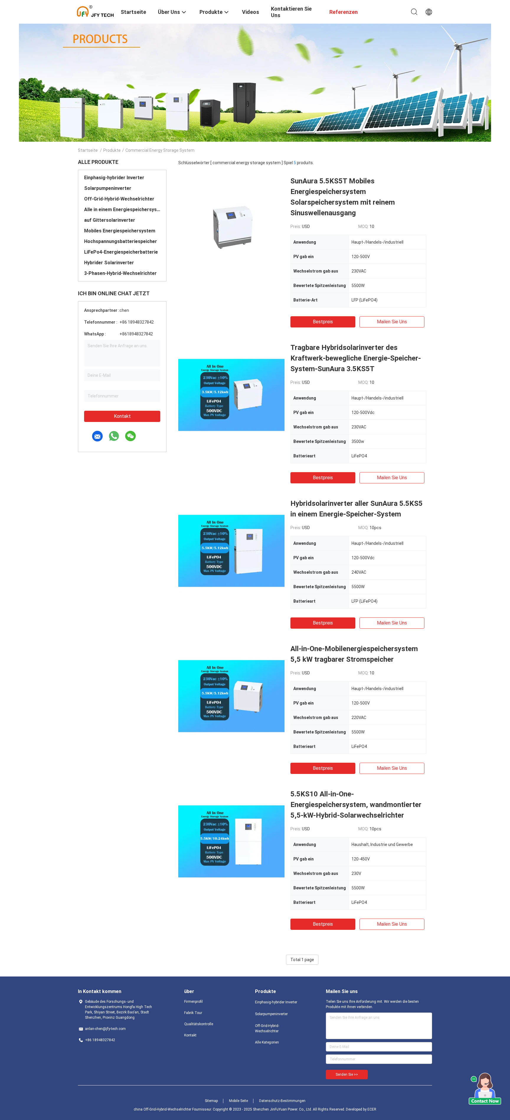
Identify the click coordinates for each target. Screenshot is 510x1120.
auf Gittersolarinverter (109, 220)
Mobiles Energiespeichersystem (119, 231)
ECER (371, 1109)
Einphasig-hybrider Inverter (114, 177)
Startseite (88, 150)
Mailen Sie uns (392, 322)
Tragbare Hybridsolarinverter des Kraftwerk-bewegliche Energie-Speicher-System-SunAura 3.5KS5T (355, 358)
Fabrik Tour (193, 1013)
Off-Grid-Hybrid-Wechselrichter (119, 199)
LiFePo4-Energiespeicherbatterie (121, 252)
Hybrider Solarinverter (109, 262)
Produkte (112, 150)
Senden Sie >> (347, 1074)
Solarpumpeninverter (107, 188)
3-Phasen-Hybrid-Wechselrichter (120, 273)
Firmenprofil (193, 1002)
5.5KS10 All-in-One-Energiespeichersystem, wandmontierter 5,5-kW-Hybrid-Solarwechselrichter (355, 804)
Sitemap (211, 1101)
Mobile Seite (238, 1101)
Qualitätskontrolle (198, 1024)
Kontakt (122, 416)
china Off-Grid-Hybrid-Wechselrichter (162, 1109)
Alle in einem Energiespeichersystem (122, 209)
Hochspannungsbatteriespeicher (120, 241)
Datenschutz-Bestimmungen (282, 1101)
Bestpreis (323, 322)
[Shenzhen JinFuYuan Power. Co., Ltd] (95, 11)
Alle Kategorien (267, 1042)
